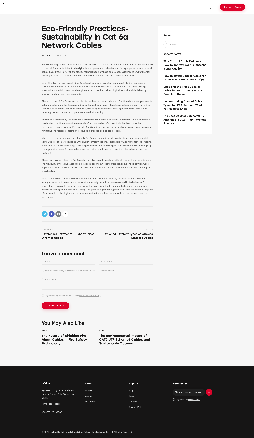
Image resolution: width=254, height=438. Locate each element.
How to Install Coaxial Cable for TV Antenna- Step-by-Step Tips (184, 77)
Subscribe (209, 393)
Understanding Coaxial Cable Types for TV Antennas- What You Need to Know (182, 105)
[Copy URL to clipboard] (65, 214)
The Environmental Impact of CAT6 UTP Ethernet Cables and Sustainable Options (124, 339)
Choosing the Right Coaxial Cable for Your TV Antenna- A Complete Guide (182, 90)
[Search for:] (185, 44)
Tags (44, 331)
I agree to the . (188, 399)
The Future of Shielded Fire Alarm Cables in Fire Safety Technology (64, 339)
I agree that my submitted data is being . (73, 295)
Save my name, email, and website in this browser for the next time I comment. (79, 270)
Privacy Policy (194, 400)
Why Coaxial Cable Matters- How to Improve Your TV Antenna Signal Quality (185, 65)
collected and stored (89, 296)
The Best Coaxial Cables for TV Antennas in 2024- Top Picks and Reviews (184, 119)
